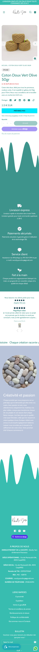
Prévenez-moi (19, 111)
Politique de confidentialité (19, 617)
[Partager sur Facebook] (10, 100)
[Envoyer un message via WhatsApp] (35, 648)
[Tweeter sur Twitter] (15, 100)
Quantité (4, 119)
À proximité (19, 597)
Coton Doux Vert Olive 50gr (20, 65)
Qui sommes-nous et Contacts (19, 621)
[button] (30, 12)
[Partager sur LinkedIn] (19, 100)
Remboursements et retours (19, 613)
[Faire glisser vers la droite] (35, 43)
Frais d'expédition (13, 115)
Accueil (5, 65)
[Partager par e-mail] (29, 100)
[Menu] (4, 12)
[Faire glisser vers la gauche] (4, 43)
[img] (19, 300)
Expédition (19, 601)
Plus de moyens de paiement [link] (11, 133)
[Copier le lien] (33, 100)
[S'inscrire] (35, 642)
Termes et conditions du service (20, 609)
